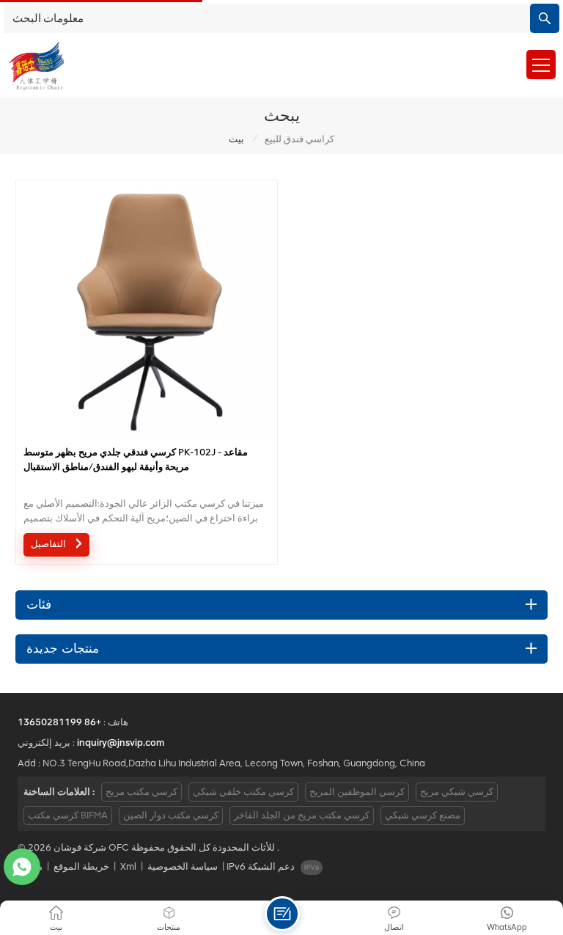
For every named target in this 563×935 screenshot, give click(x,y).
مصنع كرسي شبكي (422, 815)
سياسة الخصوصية (182, 866)
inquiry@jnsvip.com (120, 742)
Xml (128, 866)
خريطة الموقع (81, 866)
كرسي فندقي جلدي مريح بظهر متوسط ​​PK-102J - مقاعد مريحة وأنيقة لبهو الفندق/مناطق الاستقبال (135, 459)
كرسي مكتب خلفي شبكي (243, 791)
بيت (236, 138)
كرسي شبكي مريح (456, 791)
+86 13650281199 (59, 721)
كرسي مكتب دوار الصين (170, 815)
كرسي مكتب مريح (141, 791)
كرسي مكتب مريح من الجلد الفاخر (301, 815)
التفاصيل (50, 544)
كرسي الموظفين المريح (357, 791)
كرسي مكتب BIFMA (68, 815)
